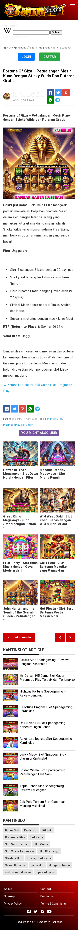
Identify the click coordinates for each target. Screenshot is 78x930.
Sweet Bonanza (15, 865)
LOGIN (26, 57)
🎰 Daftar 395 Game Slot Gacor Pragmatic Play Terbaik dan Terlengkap (47, 678)
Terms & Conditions (53, 903)
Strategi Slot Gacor (39, 858)
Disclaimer (47, 896)
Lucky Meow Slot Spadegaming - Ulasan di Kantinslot (43, 757)
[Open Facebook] (28, 911)
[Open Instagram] (42, 911)
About (8, 888)
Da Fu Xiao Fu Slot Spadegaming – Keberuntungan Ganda (44, 725)
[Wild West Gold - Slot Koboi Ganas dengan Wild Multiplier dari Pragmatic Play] (57, 500)
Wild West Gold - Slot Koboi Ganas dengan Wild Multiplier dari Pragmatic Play (56, 522)
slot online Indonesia (18, 872)
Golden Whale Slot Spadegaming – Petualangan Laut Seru (44, 772)
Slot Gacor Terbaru (17, 844)
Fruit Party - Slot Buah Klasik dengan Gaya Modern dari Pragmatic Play (20, 568)
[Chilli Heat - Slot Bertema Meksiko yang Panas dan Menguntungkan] (57, 546)
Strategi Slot (13, 858)
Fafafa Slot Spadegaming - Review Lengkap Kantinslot (44, 662)
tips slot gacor (45, 872)
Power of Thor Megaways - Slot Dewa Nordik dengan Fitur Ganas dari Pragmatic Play (20, 477)
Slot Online (41, 844)
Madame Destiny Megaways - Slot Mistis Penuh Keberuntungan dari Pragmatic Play (55, 477)
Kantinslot (30, 830)
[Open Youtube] (49, 911)
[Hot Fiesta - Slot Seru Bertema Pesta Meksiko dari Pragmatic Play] (57, 592)
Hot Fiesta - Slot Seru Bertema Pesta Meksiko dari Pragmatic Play (57, 614)
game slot (37, 865)
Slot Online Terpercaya (19, 851)
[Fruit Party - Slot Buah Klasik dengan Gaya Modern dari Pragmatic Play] (20, 546)
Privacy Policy (13, 903)
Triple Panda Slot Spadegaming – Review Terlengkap (43, 788)
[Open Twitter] (35, 911)
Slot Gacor (27, 424)
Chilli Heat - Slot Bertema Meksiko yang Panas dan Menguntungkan (53, 568)
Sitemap (9, 896)
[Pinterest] (66, 92)
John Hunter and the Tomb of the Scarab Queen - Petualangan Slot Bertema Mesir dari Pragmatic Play (19, 616)
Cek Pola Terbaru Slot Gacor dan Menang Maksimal (42, 804)
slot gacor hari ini (59, 865)
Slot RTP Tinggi (49, 851)
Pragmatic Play (11, 424)
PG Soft (47, 830)
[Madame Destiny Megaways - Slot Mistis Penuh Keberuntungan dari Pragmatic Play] (57, 453)
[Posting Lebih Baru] (70, 637)
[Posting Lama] (60, 637)
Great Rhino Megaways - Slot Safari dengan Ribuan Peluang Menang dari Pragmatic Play (19, 523)
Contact (45, 888)
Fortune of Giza (53, 419)
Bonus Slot (12, 830)
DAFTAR (49, 57)
